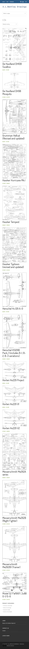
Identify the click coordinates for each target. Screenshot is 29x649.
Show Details (14, 46)
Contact (3, 630)
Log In (3, 1)
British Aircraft (6, 607)
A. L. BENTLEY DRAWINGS (13, 643)
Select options (14, 43)
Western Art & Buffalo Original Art (8, 623)
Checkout (12, 1)
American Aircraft (7, 605)
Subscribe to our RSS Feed (6, 646)
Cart (23, 1)
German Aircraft (6, 611)
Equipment (5, 609)
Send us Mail (4, 646)
